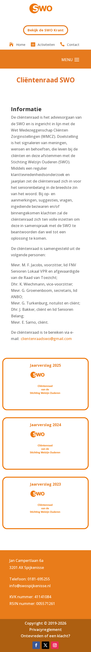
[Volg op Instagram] (55, 645)
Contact (73, 45)
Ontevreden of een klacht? (45, 635)
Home (20, 45)
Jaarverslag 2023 (45, 484)
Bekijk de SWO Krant (46, 30)
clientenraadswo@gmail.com (46, 338)
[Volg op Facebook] (36, 645)
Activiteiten (46, 45)
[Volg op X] (45, 645)
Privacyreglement (45, 629)
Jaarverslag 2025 (45, 365)
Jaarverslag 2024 (45, 424)
